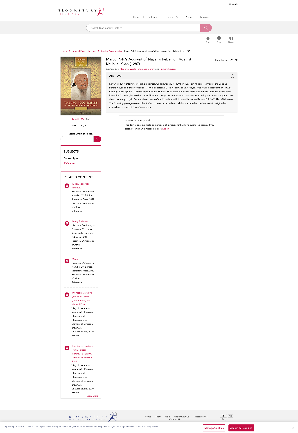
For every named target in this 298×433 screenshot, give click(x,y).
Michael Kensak (80, 304)
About (189, 17)
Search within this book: (81, 133)
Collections (153, 17)
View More (92, 395)
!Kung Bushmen (80, 221)
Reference (69, 163)
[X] (223, 416)
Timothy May (79, 119)
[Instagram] (230, 416)
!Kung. (75, 259)
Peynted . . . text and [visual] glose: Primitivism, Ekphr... (82, 350)
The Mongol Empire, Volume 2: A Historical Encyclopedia (95, 51)
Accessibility (199, 416)
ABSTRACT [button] (116, 75)
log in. (165, 128)
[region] (149, 427)
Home (136, 17)
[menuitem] (224, 416)
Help (167, 416)
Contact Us (175, 419)
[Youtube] (223, 419)
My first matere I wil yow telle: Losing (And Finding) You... (82, 296)
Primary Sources (168, 68)
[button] (172, 17)
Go (97, 139)
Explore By (172, 17)
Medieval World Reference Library (137, 68)
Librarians (205, 17)
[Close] (293, 427)
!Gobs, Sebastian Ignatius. (80, 185)
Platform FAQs (181, 416)
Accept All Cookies (241, 427)
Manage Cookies (214, 427)
